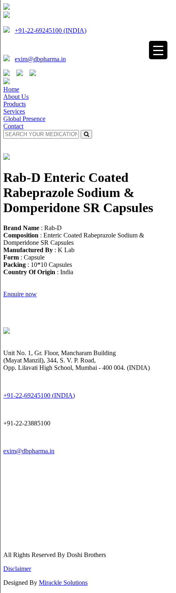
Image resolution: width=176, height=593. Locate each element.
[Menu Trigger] (158, 50)
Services (14, 111)
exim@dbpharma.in (40, 59)
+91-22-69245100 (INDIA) (50, 30)
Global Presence (24, 118)
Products (14, 104)
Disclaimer (17, 568)
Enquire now (20, 294)
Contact (13, 126)
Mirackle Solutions (63, 582)
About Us (16, 96)
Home (11, 89)
